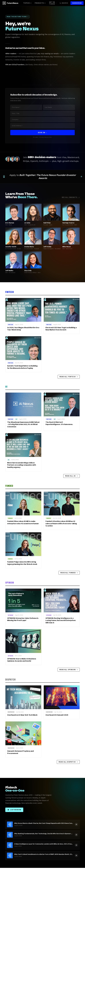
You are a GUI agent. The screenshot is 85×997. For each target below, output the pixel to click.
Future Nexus (12, 3)
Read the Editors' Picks (17, 16)
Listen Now (15, 810)
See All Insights (69, 197)
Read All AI (70, 476)
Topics (26, 3)
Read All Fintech (68, 377)
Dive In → (42, 133)
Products (39, 3)
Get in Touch (52, 3)
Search (65, 3)
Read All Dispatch (67, 762)
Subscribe (77, 3)
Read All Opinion (67, 669)
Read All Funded (68, 573)
